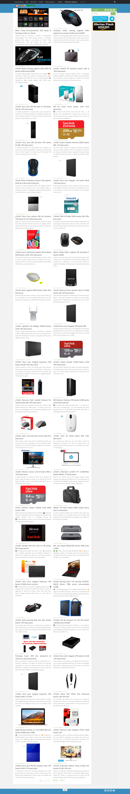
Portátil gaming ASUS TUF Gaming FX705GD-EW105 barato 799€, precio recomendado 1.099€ (71, 584)
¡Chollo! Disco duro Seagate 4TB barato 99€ (69, 326)
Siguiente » (56, 780)
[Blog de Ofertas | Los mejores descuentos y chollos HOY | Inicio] (25, 6)
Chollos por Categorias (71, 2)
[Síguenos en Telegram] (105, 10)
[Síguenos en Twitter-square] (108, 10)
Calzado (41, 2)
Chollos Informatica (20, 28)
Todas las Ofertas (18, 2)
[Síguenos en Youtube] (114, 10)
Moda (27, 2)
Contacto (82, 2)
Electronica (34, 2)
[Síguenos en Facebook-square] (111, 10)
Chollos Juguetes (49, 2)
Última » (62, 780)
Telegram (60, 2)
